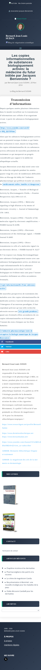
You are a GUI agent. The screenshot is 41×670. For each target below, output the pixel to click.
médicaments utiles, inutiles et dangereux (21, 184)
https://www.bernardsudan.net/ (15, 437)
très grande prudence (28, 311)
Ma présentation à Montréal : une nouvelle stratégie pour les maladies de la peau (21, 585)
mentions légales (11, 645)
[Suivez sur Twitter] (5, 659)
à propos (8, 640)
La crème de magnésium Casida (19, 578)
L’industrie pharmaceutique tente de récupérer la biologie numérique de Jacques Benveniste (19, 334)
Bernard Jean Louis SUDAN (18, 83)
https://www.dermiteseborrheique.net (17, 433)
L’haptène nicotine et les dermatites (21, 568)
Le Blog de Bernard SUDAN (20, 91)
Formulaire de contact (10, 551)
